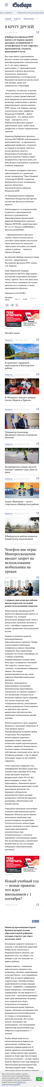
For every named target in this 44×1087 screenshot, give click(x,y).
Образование (29, 18)
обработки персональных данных (14, 1083)
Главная (8, 18)
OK (39, 1079)
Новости (17, 18)
